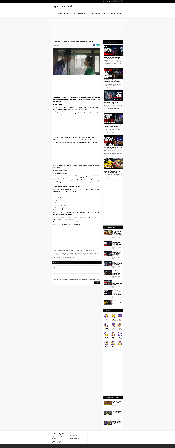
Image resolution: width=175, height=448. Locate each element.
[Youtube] (109, 1)
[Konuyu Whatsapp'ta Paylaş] (99, 45)
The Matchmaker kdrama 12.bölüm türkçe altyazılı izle (70, 253)
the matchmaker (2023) (70, 250)
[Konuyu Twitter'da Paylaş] (97, 45)
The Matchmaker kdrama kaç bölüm (81, 254)
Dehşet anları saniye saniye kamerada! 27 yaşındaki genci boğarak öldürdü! (112, 125)
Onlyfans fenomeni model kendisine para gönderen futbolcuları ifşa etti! (117, 423)
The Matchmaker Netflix (72, 256)
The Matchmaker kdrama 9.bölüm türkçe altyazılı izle (64, 254)
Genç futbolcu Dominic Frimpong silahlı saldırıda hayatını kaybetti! (117, 403)
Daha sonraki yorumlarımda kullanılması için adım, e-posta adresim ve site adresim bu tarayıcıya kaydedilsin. (76, 279)
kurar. (54, 184)
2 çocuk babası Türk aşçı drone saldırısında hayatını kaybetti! (111, 103)
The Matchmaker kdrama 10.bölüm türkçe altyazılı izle (76, 252)
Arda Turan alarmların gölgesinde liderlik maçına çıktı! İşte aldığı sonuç (117, 413)
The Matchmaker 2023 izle (79, 250)
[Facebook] (103, 1)
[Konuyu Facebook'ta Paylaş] (94, 45)
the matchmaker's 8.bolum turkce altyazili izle (86, 256)
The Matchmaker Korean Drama (62, 256)
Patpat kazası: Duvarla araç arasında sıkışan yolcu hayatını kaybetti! (117, 302)
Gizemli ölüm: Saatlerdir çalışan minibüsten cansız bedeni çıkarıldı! (112, 80)
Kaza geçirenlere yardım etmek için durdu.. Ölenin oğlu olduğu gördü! (112, 58)
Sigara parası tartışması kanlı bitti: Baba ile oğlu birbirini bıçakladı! (113, 148)
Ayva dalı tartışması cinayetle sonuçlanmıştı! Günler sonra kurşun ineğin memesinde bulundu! (112, 171)
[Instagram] (107, 1)
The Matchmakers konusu (69, 257)
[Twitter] (105, 1)
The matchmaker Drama (89, 250)
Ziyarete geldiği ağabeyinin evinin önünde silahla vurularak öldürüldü (116, 292)
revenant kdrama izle (61, 250)
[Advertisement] (87, 28)
